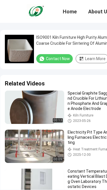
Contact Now (58, 58)
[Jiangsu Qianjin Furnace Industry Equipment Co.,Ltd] (35, 11)
